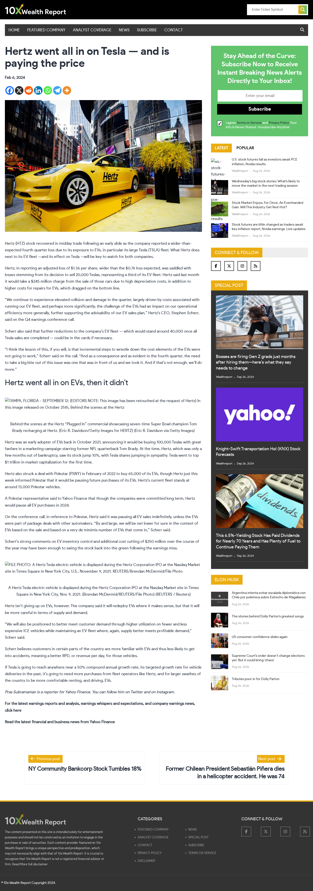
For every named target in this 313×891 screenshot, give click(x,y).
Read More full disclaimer (30, 864)
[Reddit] (28, 90)
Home (14, 30)
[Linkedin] (38, 90)
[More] (67, 90)
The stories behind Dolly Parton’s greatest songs (268, 616)
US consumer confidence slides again (260, 637)
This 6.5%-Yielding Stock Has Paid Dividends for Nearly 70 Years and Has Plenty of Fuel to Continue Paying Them (258, 541)
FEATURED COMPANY (46, 30)
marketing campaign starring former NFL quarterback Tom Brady (82, 449)
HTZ (20, 243)
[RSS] (255, 266)
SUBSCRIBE (147, 30)
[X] (19, 90)
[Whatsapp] (48, 90)
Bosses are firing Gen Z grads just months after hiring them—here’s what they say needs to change (255, 362)
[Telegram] (57, 90)
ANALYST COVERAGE (92, 30)
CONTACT (173, 30)
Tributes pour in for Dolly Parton (255, 679)
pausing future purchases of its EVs (105, 480)
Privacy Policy (279, 123)
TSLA (153, 250)
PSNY (75, 474)
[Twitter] (229, 266)
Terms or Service (249, 123)
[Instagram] (242, 266)
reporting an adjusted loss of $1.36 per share (59, 268)
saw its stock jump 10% (79, 455)
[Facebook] (9, 90)
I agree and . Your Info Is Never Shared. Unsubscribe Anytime (261, 125)
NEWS (124, 30)
